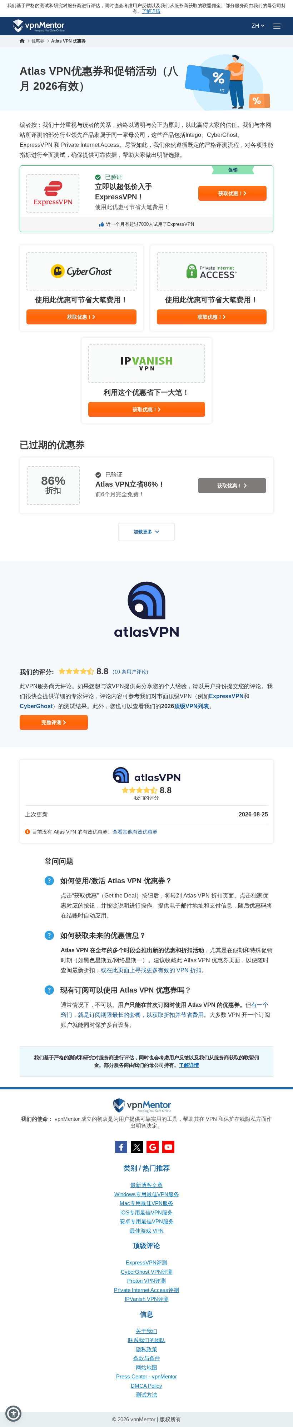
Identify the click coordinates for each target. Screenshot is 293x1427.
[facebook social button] (121, 1147)
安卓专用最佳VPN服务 (147, 1221)
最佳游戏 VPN (147, 1231)
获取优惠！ (230, 193)
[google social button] (152, 1147)
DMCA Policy (146, 1386)
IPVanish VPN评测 (147, 1299)
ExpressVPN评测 (146, 1262)
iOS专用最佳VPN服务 (146, 1212)
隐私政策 (146, 1349)
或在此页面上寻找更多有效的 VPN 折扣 (151, 970)
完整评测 (52, 722)
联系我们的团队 (146, 1340)
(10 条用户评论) (130, 672)
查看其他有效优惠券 (135, 832)
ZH (256, 26)
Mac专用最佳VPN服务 (146, 1203)
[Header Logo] (39, 26)
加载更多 (143, 531)
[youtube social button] (168, 1147)
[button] (13, 1413)
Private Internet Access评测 (146, 1290)
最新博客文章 (146, 1185)
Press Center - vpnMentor (146, 1376)
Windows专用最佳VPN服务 (146, 1194)
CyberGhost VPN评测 (147, 1272)
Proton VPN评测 (146, 1281)
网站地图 (146, 1367)
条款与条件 (146, 1358)
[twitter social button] (137, 1147)
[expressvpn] (146, 199)
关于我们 (146, 1331)
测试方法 (146, 1395)
